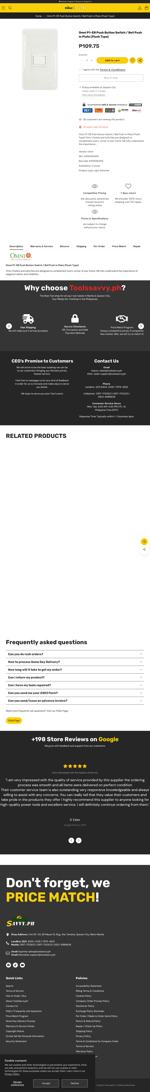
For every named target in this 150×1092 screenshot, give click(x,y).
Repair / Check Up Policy (89, 1026)
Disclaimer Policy (85, 1006)
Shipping (81, 246)
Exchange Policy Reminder (90, 1011)
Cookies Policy (83, 995)
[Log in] (139, 8)
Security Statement (16, 1041)
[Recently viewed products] (144, 541)
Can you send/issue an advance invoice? (37, 700)
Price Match (119, 246)
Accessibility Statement (89, 985)
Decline (75, 1083)
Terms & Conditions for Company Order (97, 1041)
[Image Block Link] (111, 108)
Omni (90, 151)
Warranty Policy (84, 1051)
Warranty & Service (41, 246)
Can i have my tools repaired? (29, 685)
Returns (64, 246)
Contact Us (12, 1006)
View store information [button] (93, 95)
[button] (146, 8)
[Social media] (144, 549)
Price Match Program (17, 1016)
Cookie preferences (125, 1085)
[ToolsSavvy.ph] (75, 8)
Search (9, 985)
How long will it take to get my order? (35, 669)
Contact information (105, 1085)
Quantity (83, 54)
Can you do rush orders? (25, 654)
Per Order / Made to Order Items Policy (97, 1016)
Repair (137, 246)
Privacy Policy (12, 1074)
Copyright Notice (15, 1031)
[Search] (10, 8)
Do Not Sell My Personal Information (25, 1036)
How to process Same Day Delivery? (34, 662)
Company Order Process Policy (92, 1001)
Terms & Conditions (112, 69)
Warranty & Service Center (20, 1026)
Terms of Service (15, 990)
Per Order (99, 246)
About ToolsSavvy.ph (17, 1001)
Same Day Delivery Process (20, 1021)
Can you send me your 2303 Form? (33, 693)
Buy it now (111, 77)
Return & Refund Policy (88, 1021)
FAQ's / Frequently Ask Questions (24, 1011)
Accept (46, 1083)
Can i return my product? (26, 677)
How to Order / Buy (16, 995)
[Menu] (3, 8)
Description (16, 246)
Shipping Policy (84, 1031)
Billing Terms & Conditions (90, 990)
